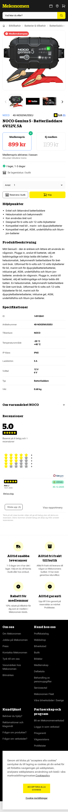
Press (6, 646)
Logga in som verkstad (46, 726)
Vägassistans (41, 739)
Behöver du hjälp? (12, 716)
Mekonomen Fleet (44, 694)
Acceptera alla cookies (37, 788)
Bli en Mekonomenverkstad (49, 720)
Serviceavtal (40, 687)
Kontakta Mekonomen (15, 652)
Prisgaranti (40, 733)
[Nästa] (62, 102)
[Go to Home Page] (4, 26)
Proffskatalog (41, 633)
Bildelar (38, 658)
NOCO (6, 115)
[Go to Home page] (16, 6)
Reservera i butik (17, 195)
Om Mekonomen (12, 633)
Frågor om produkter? (15, 732)
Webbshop (40, 639)
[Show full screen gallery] (34, 60)
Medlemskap (41, 665)
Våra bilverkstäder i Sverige (49, 700)
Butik (37, 652)
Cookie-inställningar (37, 798)
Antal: (8, 185)
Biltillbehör (15, 25)
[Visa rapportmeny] (52, 508)
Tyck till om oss (11, 658)
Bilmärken (8, 675)
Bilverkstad (40, 646)
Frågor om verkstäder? (15, 738)
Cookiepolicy (43, 775)
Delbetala (39, 671)
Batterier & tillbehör (35, 25)
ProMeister (40, 745)
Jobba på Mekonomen (15, 639)
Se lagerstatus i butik (19, 172)
